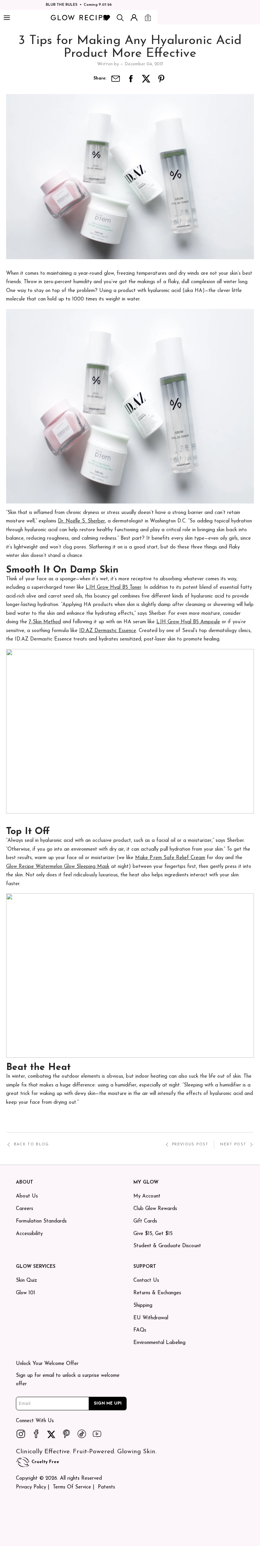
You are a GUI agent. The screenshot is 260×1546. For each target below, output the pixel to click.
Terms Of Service (72, 1487)
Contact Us (146, 1280)
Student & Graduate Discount (167, 1246)
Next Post (233, 1144)
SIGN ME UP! (108, 1403)
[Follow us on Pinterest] (67, 1434)
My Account (146, 1196)
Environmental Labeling (159, 1342)
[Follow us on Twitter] (51, 1434)
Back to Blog (31, 1144)
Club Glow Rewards (155, 1208)
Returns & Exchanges (157, 1293)
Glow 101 (25, 1293)
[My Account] (134, 17)
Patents (106, 1487)
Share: (99, 78)
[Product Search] (120, 17)
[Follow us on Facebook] (36, 1434)
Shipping (142, 1305)
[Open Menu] (6, 18)
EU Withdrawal (150, 1318)
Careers (24, 1208)
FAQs (139, 1330)
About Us (27, 1196)
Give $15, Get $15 (153, 1233)
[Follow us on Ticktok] (82, 1434)
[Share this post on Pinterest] (161, 79)
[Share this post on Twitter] (146, 79)
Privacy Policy (31, 1487)
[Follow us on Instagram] (21, 1434)
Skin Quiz (26, 1280)
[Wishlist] (107, 18)
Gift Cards (145, 1221)
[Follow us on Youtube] (97, 1434)
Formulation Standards (41, 1221)
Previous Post (190, 1144)
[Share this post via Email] (116, 79)
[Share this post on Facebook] (131, 79)
